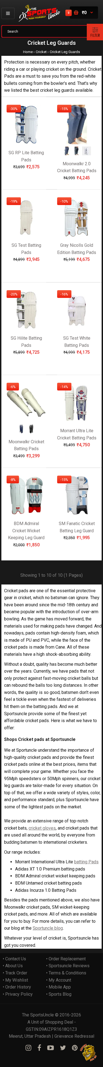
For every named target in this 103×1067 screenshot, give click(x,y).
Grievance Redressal (74, 1036)
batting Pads (86, 861)
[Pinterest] (75, 1048)
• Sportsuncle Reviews (68, 965)
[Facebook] (39, 1048)
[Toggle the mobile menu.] (8, 13)
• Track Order (15, 973)
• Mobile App (58, 987)
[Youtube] (50, 1048)
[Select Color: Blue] (66, 153)
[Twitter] (63, 1048)
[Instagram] (28, 1048)
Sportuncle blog (48, 928)
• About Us (13, 965)
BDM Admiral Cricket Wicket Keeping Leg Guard (26, 530)
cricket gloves (42, 827)
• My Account (58, 980)
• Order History (17, 987)
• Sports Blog (58, 994)
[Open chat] (89, 1052)
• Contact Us (14, 958)
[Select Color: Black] (76, 153)
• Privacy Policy (18, 994)
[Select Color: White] (86, 153)
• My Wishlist (15, 980)
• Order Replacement (66, 958)
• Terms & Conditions (66, 973)
